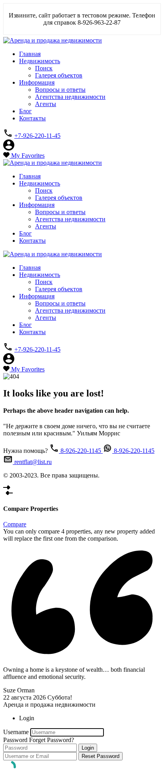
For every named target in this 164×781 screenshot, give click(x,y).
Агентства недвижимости (70, 96)
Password (15, 740)
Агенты (45, 104)
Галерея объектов (58, 75)
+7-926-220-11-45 (37, 135)
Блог (25, 111)
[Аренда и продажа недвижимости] (52, 40)
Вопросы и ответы (60, 89)
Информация (37, 82)
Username (16, 732)
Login (88, 748)
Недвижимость (39, 61)
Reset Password (100, 756)
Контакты (32, 118)
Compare (14, 524)
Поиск (44, 68)
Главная (30, 53)
